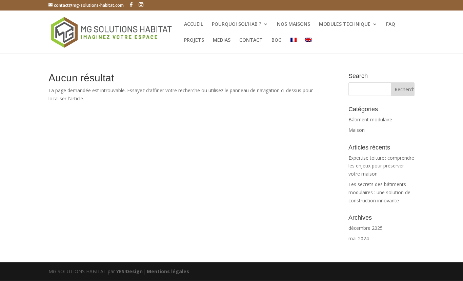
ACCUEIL (193, 24)
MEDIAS (221, 40)
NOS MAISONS (293, 24)
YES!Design (129, 271)
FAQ (390, 24)
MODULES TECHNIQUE (344, 24)
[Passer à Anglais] (308, 46)
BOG (276, 40)
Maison (356, 130)
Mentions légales (168, 271)
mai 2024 (358, 238)
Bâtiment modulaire (370, 119)
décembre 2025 (365, 228)
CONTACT (251, 40)
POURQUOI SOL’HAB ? (236, 24)
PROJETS (194, 40)
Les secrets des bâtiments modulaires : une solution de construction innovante (379, 192)
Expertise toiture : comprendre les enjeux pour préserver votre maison (381, 166)
